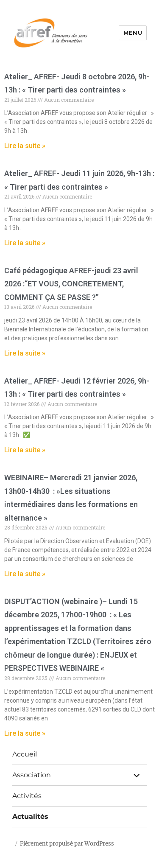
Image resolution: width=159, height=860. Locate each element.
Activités (27, 796)
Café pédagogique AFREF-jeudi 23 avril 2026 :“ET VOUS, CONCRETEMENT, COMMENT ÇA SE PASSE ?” (71, 284)
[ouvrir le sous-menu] (136, 775)
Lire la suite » (24, 146)
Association (31, 775)
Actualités (30, 816)
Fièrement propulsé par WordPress (67, 843)
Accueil (24, 754)
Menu (132, 32)
